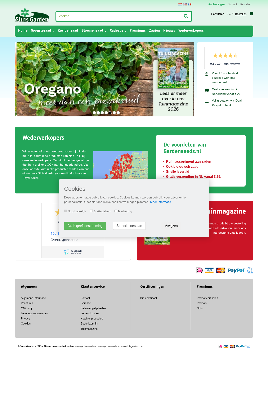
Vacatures (27, 303)
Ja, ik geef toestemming (85, 225)
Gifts (200, 308)
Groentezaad (41, 31)
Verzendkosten (90, 313)
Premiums (138, 31)
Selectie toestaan (129, 225)
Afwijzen (171, 225)
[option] (104, 79)
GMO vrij (26, 308)
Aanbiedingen (216, 4)
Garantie (86, 303)
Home (22, 31)
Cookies (26, 323)
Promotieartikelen (207, 298)
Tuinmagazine (89, 328)
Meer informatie (160, 201)
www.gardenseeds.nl (85, 346)
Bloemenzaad (92, 31)
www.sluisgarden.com (132, 346)
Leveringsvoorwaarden (34, 313)
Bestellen (245, 4)
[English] (185, 4)
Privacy (25, 318)
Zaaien (154, 31)
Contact (232, 4)
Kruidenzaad (68, 31)
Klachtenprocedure (92, 318)
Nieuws (169, 31)
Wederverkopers (191, 31)
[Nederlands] (180, 4)
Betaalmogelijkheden (93, 308)
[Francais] (189, 4)
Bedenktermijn (89, 323)
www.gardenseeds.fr (108, 346)
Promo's (202, 303)
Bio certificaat (148, 298)
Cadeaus (116, 31)
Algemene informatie (33, 298)
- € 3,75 (228, 13)
